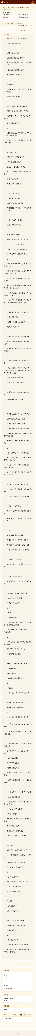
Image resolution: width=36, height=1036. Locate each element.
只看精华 (24, 1015)
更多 (31, 1006)
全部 (14, 1015)
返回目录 (24, 30)
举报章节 (20, 23)
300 (7, 977)
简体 (27, 26)
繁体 (32, 26)
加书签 (13, 23)
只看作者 (18, 1015)
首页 (4, 7)
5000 (7, 983)
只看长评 (29, 1015)
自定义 (7, 985)
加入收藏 (6, 23)
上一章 (17, 30)
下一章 (30, 30)
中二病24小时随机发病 (23, 7)
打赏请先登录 (9, 989)
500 (7, 979)
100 (7, 975)
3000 (7, 981)
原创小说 (13, 7)
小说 (8, 7)
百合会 (6, 2)
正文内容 (6, 34)
